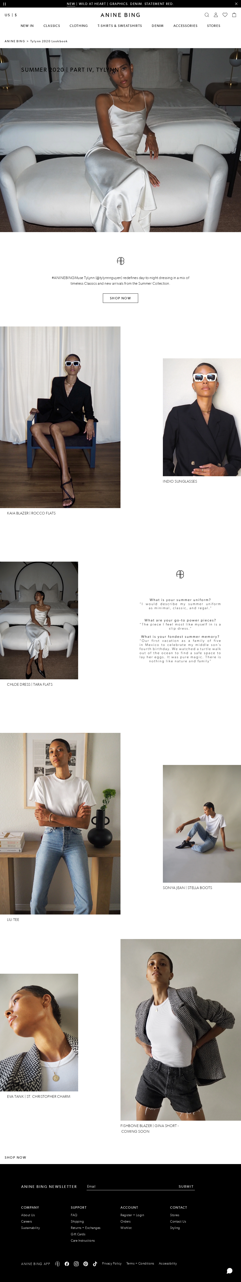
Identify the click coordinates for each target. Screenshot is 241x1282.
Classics (52, 26)
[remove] (236, 4)
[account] (216, 15)
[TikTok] (95, 1264)
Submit (186, 1186)
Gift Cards (78, 1234)
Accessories (185, 26)
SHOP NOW (120, 298)
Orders (125, 1221)
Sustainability (30, 1228)
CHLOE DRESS (19, 684)
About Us (28, 1215)
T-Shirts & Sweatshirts (120, 26)
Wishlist (126, 1228)
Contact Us (178, 1221)
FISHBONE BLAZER (136, 1125)
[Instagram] (76, 1264)
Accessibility (168, 1263)
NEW (71, 4)
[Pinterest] (85, 1264)
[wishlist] (225, 15)
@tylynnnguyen (108, 278)
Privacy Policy (112, 1263)
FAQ (74, 1215)
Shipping (77, 1221)
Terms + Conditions (140, 1263)
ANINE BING (15, 41)
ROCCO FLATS (43, 513)
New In (27, 26)
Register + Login (132, 1215)
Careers (26, 1221)
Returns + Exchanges (85, 1228)
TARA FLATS (42, 684)
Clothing (79, 26)
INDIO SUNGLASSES (180, 481)
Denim (158, 26)
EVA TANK (15, 1096)
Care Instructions (83, 1241)
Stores (213, 26)
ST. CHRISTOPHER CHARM (48, 1096)
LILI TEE (13, 919)
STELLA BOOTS (200, 887)
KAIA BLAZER (18, 513)
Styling (175, 1228)
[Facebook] (66, 1264)
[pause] (4, 4)
